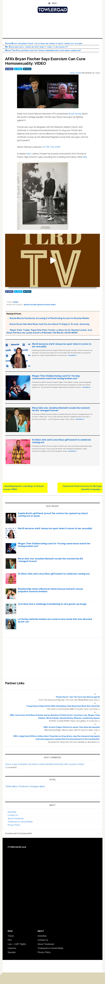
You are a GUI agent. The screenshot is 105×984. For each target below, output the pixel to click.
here (85, 157)
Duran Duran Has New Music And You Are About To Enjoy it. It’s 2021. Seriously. (50, 324)
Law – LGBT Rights (17, 944)
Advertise (12, 812)
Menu (54, 3)
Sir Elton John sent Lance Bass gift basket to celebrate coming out (54, 573)
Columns (12, 948)
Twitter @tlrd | (12, 786)
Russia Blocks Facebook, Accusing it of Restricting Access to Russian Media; (49, 318)
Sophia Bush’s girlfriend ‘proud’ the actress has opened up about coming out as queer (43, 43)
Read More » (72, 355)
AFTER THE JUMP (51, 147)
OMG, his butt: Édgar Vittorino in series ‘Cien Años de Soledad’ (71, 727)
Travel (11, 936)
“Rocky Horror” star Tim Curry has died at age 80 (78, 697)
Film (10, 940)
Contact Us (13, 815)
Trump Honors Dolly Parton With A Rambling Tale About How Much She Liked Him (63, 706)
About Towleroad (16, 818)
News (15, 302)
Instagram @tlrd (37, 786)
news (28, 153)
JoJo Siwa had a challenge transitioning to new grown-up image (52, 604)
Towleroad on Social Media (20, 822)
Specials (12, 952)
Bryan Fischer (75, 113)
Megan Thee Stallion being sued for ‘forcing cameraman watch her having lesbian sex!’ (43, 50)
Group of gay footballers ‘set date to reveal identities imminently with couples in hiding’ (44, 764)
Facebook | (24, 786)
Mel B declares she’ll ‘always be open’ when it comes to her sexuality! (36, 47)
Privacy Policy (14, 825)
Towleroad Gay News (52, 10)
